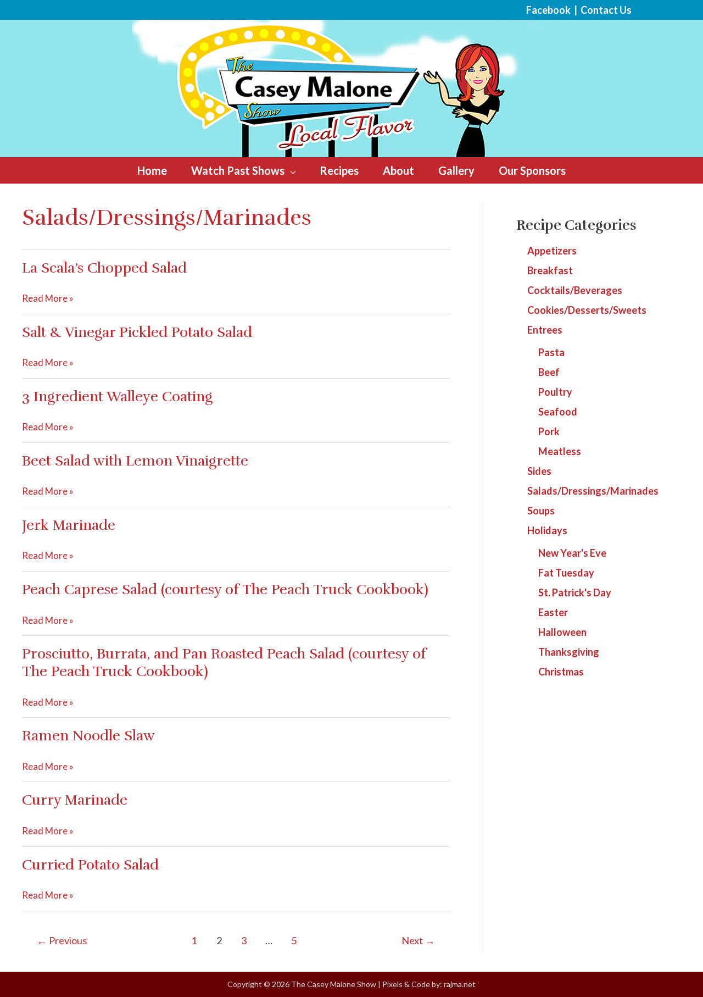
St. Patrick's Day (574, 592)
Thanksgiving (568, 652)
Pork (549, 431)
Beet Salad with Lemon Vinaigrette (135, 461)
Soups (541, 511)
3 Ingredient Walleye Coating (117, 396)
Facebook (548, 10)
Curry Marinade (74, 800)
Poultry (555, 392)
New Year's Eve (572, 553)
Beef (549, 372)
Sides (539, 471)
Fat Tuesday (566, 573)
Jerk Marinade (68, 525)
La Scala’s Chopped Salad (104, 268)
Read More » (48, 299)
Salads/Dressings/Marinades (593, 491)
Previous (62, 940)
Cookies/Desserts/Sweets (586, 310)
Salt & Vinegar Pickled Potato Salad (137, 332)
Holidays (547, 530)
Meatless (559, 451)
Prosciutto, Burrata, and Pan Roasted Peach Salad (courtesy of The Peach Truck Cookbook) (224, 662)
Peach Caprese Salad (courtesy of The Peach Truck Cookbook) (225, 589)
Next (418, 940)
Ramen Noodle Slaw (88, 736)
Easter (553, 612)
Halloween (562, 632)
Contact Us (606, 10)
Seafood (557, 412)
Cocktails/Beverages (574, 290)
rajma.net (460, 984)
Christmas (561, 672)
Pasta (551, 352)
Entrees (544, 330)
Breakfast (550, 270)
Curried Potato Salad (90, 865)
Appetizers (552, 251)
